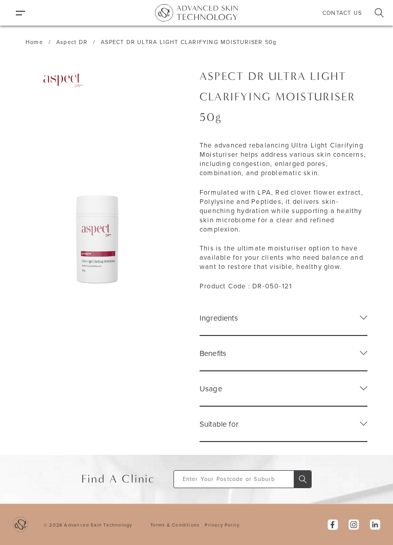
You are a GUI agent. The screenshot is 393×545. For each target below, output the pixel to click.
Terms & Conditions (175, 524)
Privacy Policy (222, 524)
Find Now (302, 479)
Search (379, 12)
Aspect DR (72, 42)
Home (34, 42)
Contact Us (342, 13)
